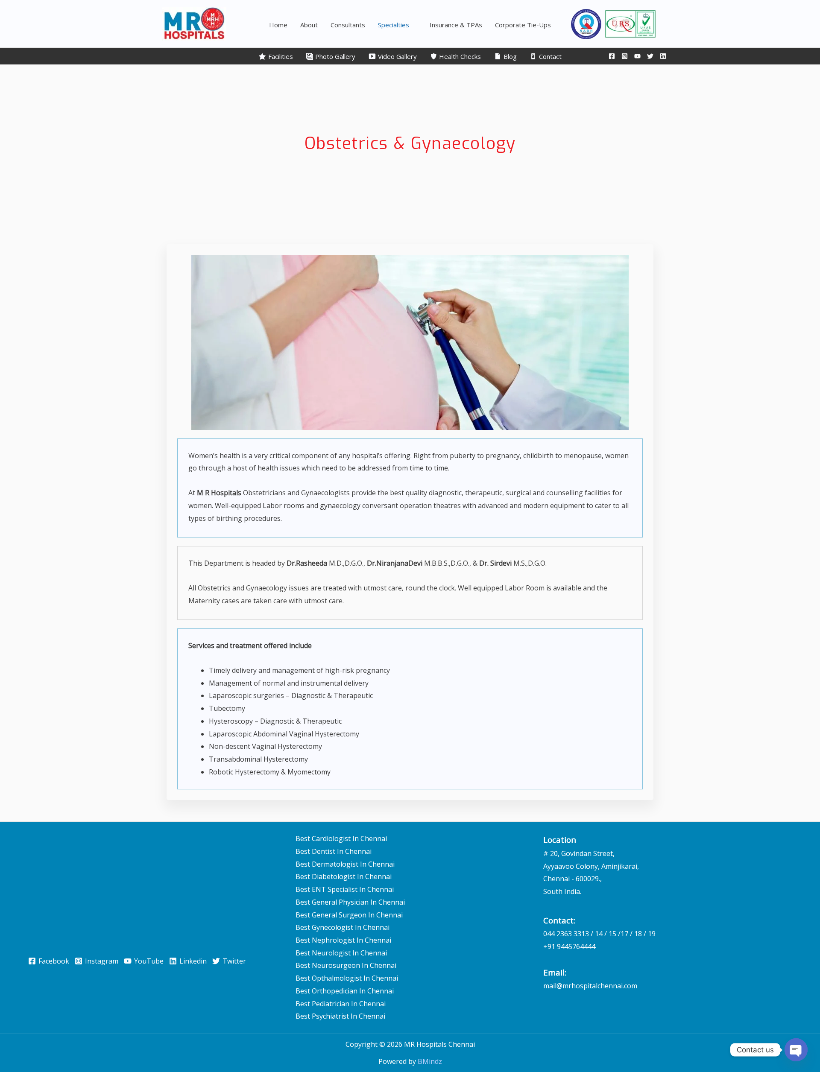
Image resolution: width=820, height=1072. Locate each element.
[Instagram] (624, 56)
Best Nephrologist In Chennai (343, 940)
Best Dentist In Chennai (334, 851)
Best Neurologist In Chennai (341, 953)
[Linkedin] (663, 56)
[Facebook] (612, 56)
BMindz (430, 1061)
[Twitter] (650, 56)
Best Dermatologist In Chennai (345, 864)
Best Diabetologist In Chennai (344, 876)
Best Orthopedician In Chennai (345, 991)
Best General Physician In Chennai (350, 902)
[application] (413, 24)
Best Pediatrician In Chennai (341, 1003)
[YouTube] (637, 56)
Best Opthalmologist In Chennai (347, 978)
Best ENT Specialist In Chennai (345, 889)
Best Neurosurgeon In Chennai (346, 965)
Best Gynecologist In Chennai (343, 927)
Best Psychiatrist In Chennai (340, 1016)
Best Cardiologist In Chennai (341, 838)
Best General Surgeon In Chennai (349, 915)
